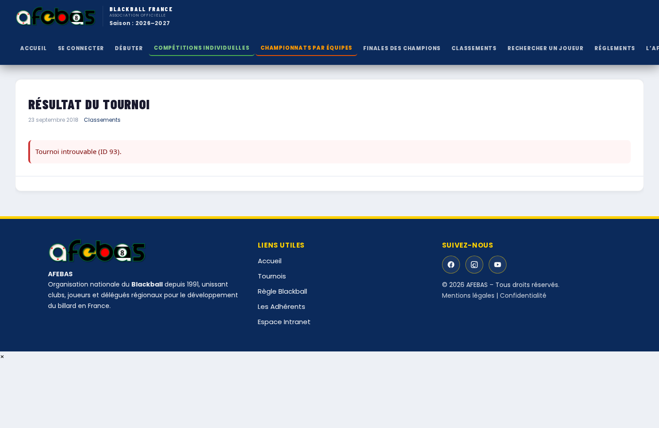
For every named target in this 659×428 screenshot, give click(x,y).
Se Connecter (81, 48)
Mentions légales (468, 295)
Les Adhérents (281, 306)
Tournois (272, 276)
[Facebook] (451, 265)
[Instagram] (474, 265)
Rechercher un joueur (545, 48)
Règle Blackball (282, 291)
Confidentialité (523, 295)
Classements (102, 120)
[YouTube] (498, 265)
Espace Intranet (284, 321)
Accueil (33, 48)
